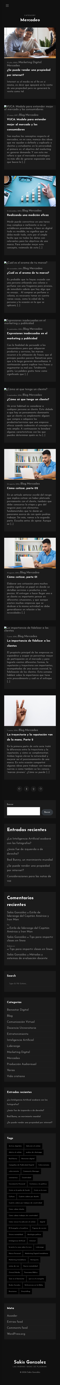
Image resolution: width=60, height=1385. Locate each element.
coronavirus (13, 1177)
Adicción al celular (33, 1146)
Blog (22, 115)
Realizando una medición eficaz (28, 215)
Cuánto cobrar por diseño (29, 1196)
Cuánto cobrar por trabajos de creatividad (25, 1203)
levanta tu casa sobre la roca (20, 1247)
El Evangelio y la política (18, 1228)
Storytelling (25, 1291)
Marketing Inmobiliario (17, 1260)
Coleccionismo (43, 1165)
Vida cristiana (16, 1076)
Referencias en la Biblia (34, 1285)
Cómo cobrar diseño (16, 1209)
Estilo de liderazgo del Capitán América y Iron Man (28, 916)
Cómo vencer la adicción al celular (22, 1222)
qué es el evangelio (36, 1279)
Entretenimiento (17, 1034)
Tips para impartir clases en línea (30, 949)
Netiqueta (34, 1260)
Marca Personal (15, 1253)
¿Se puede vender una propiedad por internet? (29, 1123)
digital (42, 1222)
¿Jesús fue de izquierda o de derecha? (25, 1111)
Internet (32, 1241)
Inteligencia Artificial (20, 1040)
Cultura (12, 1196)
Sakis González (16, 912)
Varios (11, 1070)
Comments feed (17, 1328)
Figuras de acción (39, 1228)
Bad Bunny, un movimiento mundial (30, 859)
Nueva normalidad (30, 1266)
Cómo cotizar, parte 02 (22, 488)
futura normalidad (16, 1234)
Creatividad (26, 1177)
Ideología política (34, 1234)
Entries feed (15, 1322)
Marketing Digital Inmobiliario (36, 1253)
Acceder (12, 1315)
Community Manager (31, 1171)
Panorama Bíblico (31, 1272)
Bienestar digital (27, 1159)
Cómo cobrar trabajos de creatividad (23, 1215)
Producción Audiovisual (21, 1064)
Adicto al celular (15, 1152)
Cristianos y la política (38, 1184)
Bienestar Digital (18, 1010)
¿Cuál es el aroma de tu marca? (28, 273)
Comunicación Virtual (21, 1022)
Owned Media (14, 1272)
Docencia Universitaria (21, 1028)
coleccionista (14, 1171)
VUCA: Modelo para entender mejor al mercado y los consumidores (26, 124)
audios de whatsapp (34, 1152)
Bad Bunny (13, 1159)
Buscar (10, 804)
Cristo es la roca (40, 1190)
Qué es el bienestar (16, 1279)
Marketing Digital (30, 62)
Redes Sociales (14, 1285)
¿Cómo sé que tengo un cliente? (28, 399)
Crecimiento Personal (17, 1184)
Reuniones (13, 1291)
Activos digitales (15, 1146)
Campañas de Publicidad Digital (21, 1165)
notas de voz (14, 1266)
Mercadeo (13, 65)
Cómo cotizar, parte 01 (22, 577)
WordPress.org (16, 1334)
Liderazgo (13, 1046)
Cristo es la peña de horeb (19, 1190)
